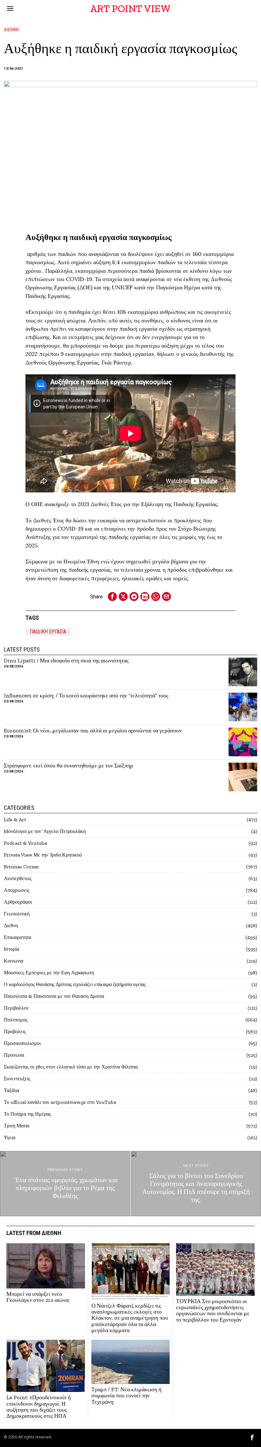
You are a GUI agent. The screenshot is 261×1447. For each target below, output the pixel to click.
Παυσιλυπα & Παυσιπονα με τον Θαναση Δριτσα (54, 996)
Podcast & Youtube (25, 843)
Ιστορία (11, 949)
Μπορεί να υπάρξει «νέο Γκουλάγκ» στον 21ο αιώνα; (38, 1297)
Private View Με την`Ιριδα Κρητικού (43, 855)
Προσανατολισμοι (22, 1043)
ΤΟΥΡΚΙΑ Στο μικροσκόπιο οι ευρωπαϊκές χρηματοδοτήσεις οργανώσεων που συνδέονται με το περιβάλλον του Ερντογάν (213, 1310)
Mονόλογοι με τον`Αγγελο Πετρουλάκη (45, 831)
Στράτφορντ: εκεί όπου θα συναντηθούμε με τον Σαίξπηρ (68, 766)
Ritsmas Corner (21, 867)
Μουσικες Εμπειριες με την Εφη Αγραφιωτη (49, 973)
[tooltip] (112, 596)
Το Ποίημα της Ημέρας (27, 1114)
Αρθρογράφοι (18, 902)
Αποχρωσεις (16, 890)
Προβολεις (15, 1031)
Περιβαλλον (16, 1008)
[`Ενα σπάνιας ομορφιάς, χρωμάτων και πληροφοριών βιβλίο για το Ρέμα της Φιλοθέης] (65, 1183)
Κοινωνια (13, 961)
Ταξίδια (11, 1090)
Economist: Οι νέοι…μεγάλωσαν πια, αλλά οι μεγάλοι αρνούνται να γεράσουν (93, 731)
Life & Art (15, 819)
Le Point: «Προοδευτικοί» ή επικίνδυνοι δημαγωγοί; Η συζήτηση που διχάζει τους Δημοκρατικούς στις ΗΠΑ (38, 1406)
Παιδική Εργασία (48, 632)
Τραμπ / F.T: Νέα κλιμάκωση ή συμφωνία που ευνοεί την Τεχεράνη (126, 1396)
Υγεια (9, 1137)
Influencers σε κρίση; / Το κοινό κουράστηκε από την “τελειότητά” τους (87, 696)
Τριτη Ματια (16, 1126)
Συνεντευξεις (17, 1079)
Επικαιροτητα (17, 937)
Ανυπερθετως (18, 878)
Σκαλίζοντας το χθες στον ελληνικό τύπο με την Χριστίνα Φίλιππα (71, 1067)
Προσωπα (14, 1055)
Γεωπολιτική (17, 914)
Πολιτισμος (15, 1020)
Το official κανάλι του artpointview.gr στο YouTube (60, 1102)
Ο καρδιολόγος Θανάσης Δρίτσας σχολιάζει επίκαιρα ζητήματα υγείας (75, 984)
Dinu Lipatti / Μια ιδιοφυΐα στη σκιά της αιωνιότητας (66, 661)
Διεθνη (11, 29)
